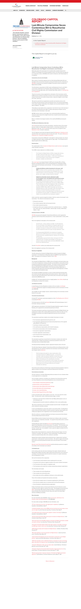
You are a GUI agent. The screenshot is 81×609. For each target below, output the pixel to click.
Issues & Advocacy (31, 5)
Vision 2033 (65, 5)
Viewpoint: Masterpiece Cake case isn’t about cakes (43, 544)
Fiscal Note (38, 245)
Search (66, 10)
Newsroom (48, 10)
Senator (47, 302)
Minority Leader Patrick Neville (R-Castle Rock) (41, 444)
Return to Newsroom (50, 561)
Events (37, 10)
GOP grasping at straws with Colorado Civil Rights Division (44, 528)
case (45, 128)
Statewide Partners (55, 5)
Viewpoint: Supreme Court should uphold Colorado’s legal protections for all (48, 548)
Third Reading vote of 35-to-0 (62, 298)
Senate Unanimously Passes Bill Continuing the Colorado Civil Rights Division (48, 516)
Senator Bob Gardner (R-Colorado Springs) (42, 388)
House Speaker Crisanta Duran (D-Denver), (42, 382)
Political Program (43, 5)
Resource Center (30, 10)
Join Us (42, 10)
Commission (59, 146)
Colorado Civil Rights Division (49, 146)
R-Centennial (49, 423)
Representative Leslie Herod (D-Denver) (41, 384)
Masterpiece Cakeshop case (61, 132)
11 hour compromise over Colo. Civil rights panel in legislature (45, 504)
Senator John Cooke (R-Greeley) (40, 390)
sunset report (36, 162)
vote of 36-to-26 (60, 279)
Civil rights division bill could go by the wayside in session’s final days (46, 512)
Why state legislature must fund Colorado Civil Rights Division (45, 532)
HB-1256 (33, 83)
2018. (55, 256)
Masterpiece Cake (35, 129)
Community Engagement (57, 10)
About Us (15, 10)
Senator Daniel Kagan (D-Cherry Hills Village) (42, 392)
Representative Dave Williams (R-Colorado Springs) (43, 386)
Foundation (22, 10)
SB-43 (33, 489)
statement (43, 350)
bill (34, 125)
